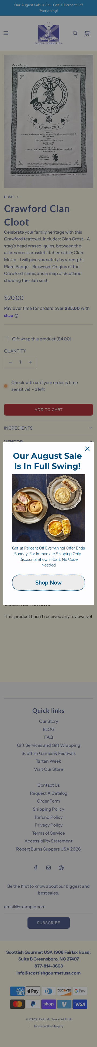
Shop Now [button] (48, 582)
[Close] (87, 448)
